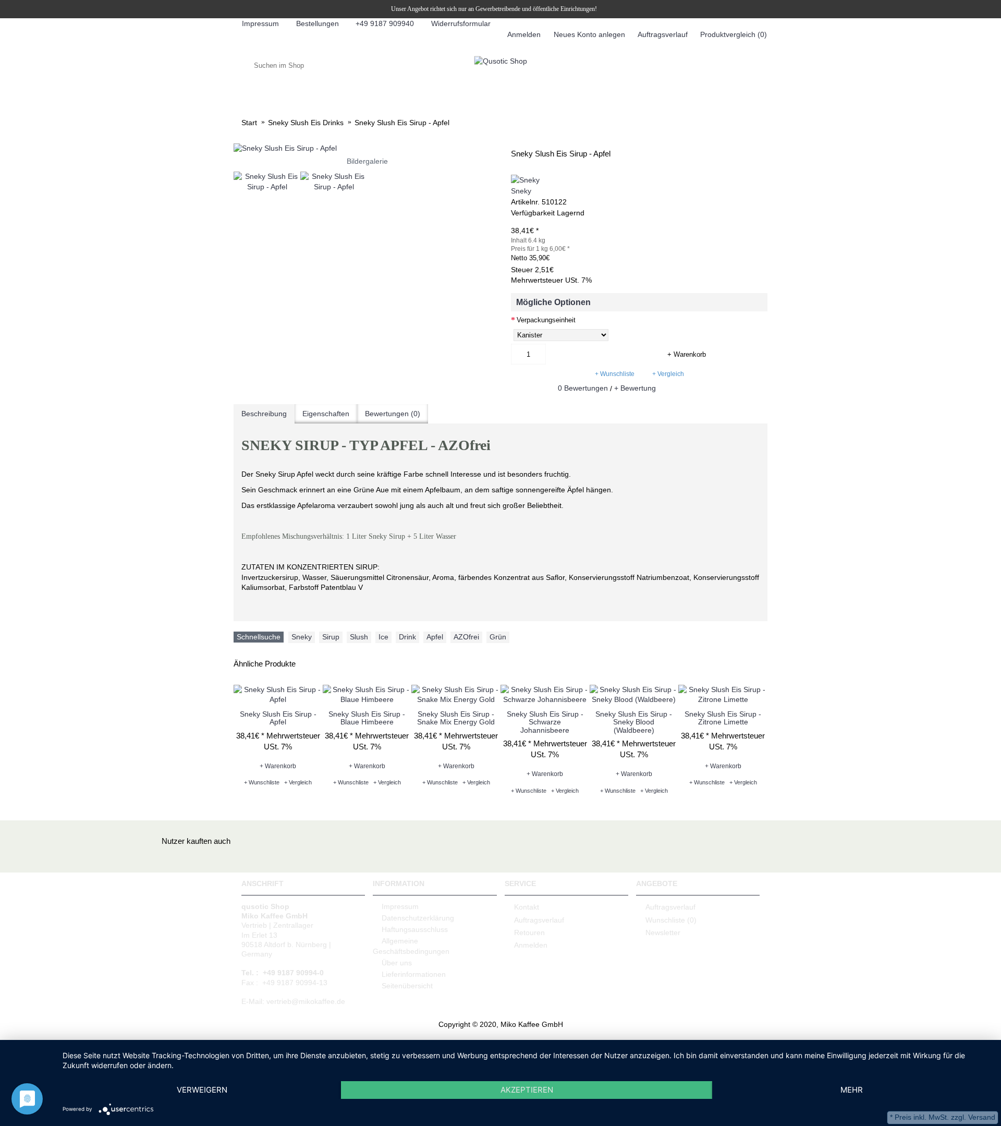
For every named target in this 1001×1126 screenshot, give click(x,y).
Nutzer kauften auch (196, 841)
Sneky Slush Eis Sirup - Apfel (278, 718)
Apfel (434, 637)
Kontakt (526, 907)
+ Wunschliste (614, 374)
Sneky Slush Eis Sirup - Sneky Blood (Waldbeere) (633, 722)
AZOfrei (466, 637)
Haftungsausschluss (415, 929)
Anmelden (530, 945)
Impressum (400, 906)
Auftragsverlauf (539, 919)
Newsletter (662, 932)
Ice (383, 637)
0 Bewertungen (583, 388)
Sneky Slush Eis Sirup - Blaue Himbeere (366, 718)
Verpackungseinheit (546, 320)
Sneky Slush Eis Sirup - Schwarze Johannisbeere (545, 722)
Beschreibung (264, 413)
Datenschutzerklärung (418, 918)
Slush (359, 637)
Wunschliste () (671, 919)
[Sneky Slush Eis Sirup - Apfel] (367, 148)
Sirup (330, 637)
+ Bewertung (635, 388)
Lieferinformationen (414, 974)
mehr (851, 1090)
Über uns (397, 963)
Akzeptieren (526, 1090)
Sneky (521, 191)
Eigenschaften (325, 413)
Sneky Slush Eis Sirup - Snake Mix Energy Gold (456, 718)
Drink (407, 637)
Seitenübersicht (407, 986)
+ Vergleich (668, 374)
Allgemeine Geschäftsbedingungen (411, 946)
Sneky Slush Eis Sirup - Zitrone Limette (723, 718)
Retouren (529, 932)
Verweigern (202, 1090)
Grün (498, 637)
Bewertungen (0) (392, 413)
